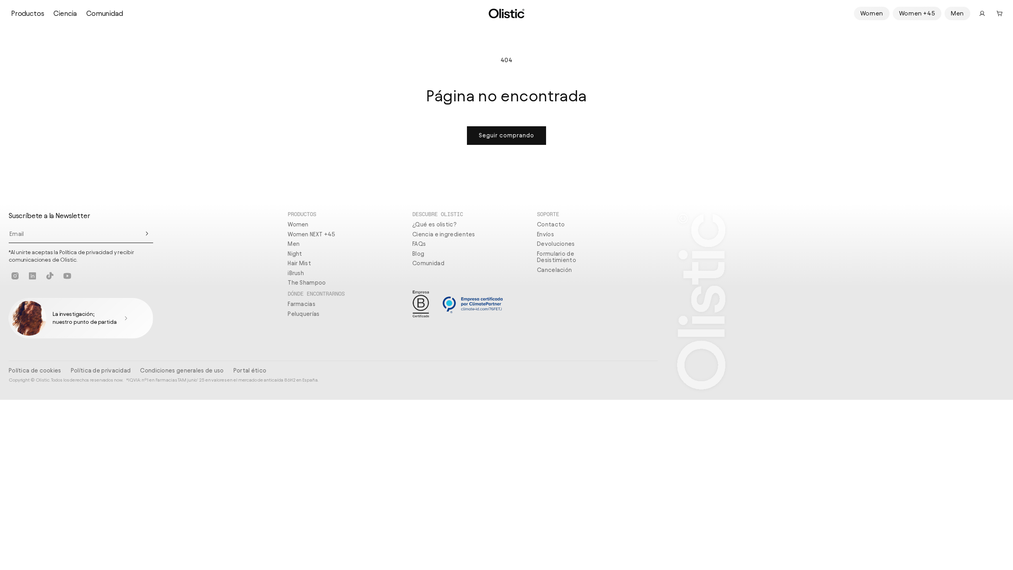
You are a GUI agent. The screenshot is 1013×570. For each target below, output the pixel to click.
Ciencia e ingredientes (443, 234)
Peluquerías (303, 314)
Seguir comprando (506, 135)
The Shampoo (307, 282)
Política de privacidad (101, 370)
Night (295, 254)
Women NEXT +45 (311, 234)
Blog (418, 254)
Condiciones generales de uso (182, 370)
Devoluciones (556, 244)
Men (957, 13)
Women (871, 13)
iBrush (296, 273)
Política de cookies (35, 370)
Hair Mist (299, 263)
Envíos (545, 234)
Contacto (551, 224)
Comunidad (104, 13)
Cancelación (554, 270)
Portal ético (250, 370)
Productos (27, 13)
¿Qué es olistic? (434, 224)
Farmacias (301, 304)
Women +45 (917, 13)
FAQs (419, 244)
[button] (999, 13)
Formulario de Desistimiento (556, 257)
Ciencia (65, 13)
